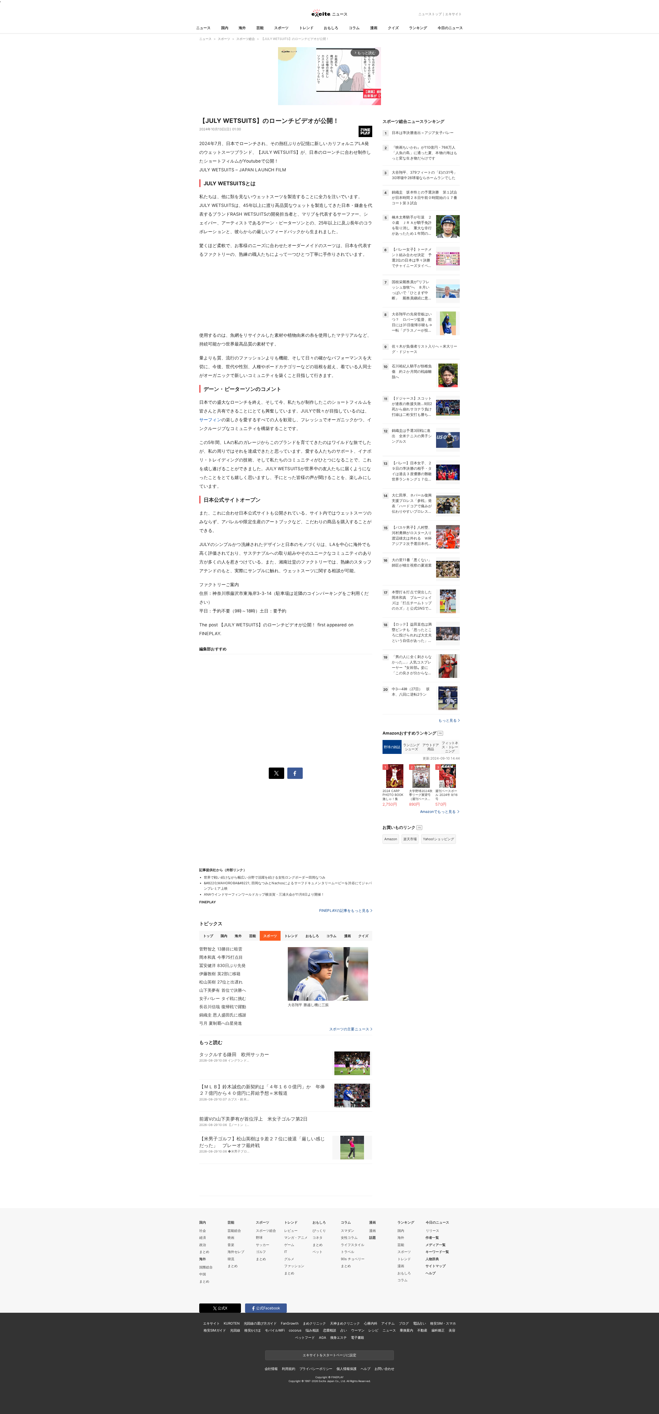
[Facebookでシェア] (295, 773)
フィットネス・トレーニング (450, 747)
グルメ (289, 1259)
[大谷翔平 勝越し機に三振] (328, 974)
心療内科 (370, 1323)
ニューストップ (430, 14)
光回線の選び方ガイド (260, 1323)
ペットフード (305, 1337)
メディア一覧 (436, 1245)
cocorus (295, 1330)
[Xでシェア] (276, 773)
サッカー (262, 1245)
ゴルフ (261, 1252)
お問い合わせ (384, 1369)
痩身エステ (338, 1337)
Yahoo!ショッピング (438, 839)
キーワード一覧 (437, 1252)
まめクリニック (314, 1323)
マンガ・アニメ (296, 1237)
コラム (354, 28)
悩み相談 (312, 1330)
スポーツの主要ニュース (349, 1029)
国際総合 (206, 1267)
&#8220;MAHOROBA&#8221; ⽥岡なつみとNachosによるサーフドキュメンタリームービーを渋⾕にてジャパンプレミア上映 (288, 885)
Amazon (390, 839)
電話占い (419, 1323)
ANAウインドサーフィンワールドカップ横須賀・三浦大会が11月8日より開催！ (264, 894)
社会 (202, 1230)
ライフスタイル (352, 1245)
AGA (322, 1337)
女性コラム (349, 1237)
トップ (208, 936)
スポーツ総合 (266, 1230)
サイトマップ (436, 1266)
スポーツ (281, 28)
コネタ (318, 1237)
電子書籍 (357, 1337)
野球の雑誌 (392, 747)
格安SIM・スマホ (443, 1323)
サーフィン (210, 419)
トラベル (347, 1252)
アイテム (387, 1323)
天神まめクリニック (345, 1323)
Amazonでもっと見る (438, 811)
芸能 (260, 28)
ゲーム (289, 1245)
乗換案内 (406, 1330)
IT (285, 1252)
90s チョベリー (353, 1259)
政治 (202, 1245)
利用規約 (288, 1369)
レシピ (373, 1330)
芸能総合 (234, 1230)
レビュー (291, 1230)
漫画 (373, 28)
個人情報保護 (346, 1369)
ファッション (294, 1266)
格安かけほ (252, 1330)
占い (343, 1330)
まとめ (204, 1252)
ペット (318, 1252)
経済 (202, 1237)
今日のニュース (450, 28)
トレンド (306, 28)
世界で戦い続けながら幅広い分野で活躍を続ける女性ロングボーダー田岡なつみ (264, 877)
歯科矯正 (438, 1330)
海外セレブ (236, 1252)
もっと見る (447, 720)
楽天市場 (410, 839)
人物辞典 (432, 1259)
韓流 (231, 1259)
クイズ (393, 28)
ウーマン (357, 1330)
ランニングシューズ (411, 747)
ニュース (203, 28)
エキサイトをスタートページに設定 (329, 1355)
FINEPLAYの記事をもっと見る (344, 910)
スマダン (347, 1230)
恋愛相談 (329, 1330)
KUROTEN (231, 1323)
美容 (452, 1330)
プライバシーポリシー (316, 1369)
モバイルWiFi (275, 1330)
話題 (372, 1237)
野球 (259, 1237)
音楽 (231, 1245)
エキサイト (453, 14)
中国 (202, 1274)
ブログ (404, 1323)
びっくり (319, 1230)
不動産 (422, 1330)
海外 (242, 28)
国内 (224, 28)
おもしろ (331, 28)
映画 (231, 1237)
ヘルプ (431, 1273)
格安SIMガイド (215, 1330)
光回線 (235, 1330)
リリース (432, 1230)
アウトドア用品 (430, 747)
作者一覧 (432, 1237)
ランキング (418, 28)
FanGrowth (290, 1323)
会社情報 (271, 1369)
